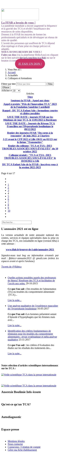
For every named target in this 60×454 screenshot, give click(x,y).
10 (9, 210)
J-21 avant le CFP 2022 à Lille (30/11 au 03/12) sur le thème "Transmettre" (30, 141)
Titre (30, 97)
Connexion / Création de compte (24, 447)
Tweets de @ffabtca (11, 266)
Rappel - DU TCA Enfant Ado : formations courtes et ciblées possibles (30, 112)
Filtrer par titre (8, 84)
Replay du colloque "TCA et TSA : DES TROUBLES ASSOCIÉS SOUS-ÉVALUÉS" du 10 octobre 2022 (30, 148)
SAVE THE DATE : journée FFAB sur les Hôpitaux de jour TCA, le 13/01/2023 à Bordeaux (30, 118)
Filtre (50, 84)
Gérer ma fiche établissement (22, 450)
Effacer (6, 87)
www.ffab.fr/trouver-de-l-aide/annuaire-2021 (30, 249)
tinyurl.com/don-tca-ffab (33, 57)
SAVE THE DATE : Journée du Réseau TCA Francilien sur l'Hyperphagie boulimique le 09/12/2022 (30, 126)
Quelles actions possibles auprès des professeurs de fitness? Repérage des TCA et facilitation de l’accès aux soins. (32, 280)
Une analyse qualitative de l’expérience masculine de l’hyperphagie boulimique (33, 307)
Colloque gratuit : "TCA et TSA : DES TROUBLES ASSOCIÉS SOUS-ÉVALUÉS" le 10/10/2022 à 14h (30, 158)
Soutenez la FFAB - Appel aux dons (30, 100)
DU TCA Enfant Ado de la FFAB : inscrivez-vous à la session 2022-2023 (30, 166)
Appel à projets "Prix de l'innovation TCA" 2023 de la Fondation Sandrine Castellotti (30, 105)
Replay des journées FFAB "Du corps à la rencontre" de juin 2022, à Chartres (30, 134)
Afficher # (6, 90)
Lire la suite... (14, 300)
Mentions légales (16, 441)
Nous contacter (15, 444)
